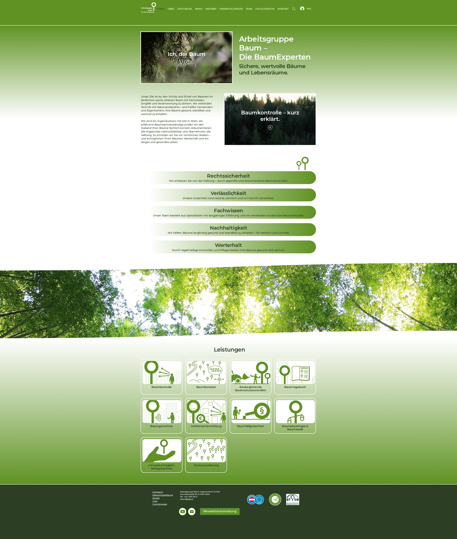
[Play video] (186, 62)
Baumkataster (206, 387)
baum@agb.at (186, 499)
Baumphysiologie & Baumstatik (295, 427)
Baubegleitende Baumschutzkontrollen (250, 388)
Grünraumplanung (206, 465)
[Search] (294, 8)
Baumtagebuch (295, 387)
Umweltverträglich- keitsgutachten (161, 466)
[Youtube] (182, 511)
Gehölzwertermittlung (206, 426)
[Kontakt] (191, 511)
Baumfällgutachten (250, 426)
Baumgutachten (161, 426)
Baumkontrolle (162, 387)
